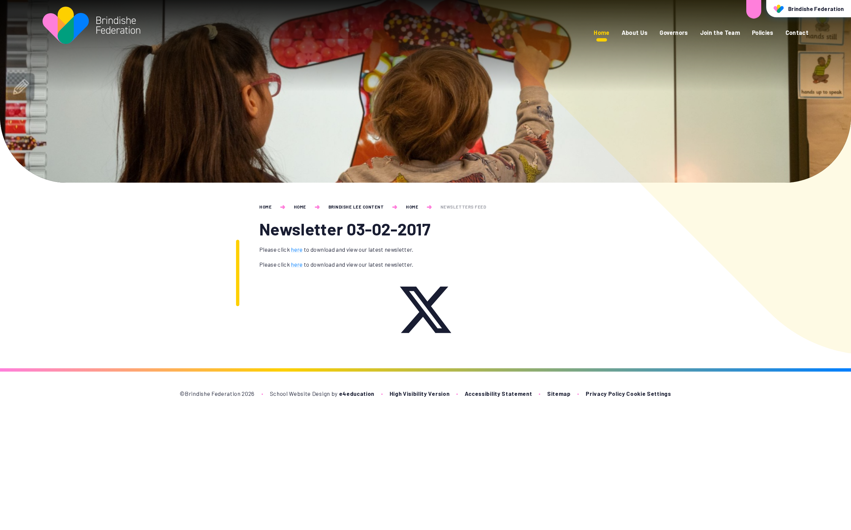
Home (265, 207)
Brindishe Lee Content (356, 207)
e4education (356, 393)
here (297, 249)
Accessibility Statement (498, 393)
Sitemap (559, 393)
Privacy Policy (605, 393)
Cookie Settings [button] (648, 393)
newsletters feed (463, 207)
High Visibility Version (420, 393)
